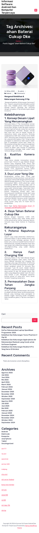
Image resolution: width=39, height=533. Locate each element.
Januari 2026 (7, 389)
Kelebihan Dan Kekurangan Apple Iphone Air (19, 340)
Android (8, 93)
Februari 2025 (7, 411)
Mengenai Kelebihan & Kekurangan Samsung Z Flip (17, 97)
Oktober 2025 (7, 396)
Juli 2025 (5, 403)
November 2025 (8, 394)
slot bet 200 (6, 464)
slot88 (4, 500)
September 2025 (8, 399)
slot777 (4, 449)
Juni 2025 (5, 406)
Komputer (5, 436)
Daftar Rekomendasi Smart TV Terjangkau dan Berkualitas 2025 (19, 206)
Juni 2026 (5, 377)
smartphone (6, 439)
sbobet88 (5, 495)
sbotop (4, 510)
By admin (21, 91)
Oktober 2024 (7, 420)
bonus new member (8, 485)
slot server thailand (8, 479)
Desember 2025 (8, 392)
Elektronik (6, 434)
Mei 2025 (5, 408)
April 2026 (6, 382)
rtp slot (4, 454)
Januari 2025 (7, 413)
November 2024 (8, 418)
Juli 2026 (5, 375)
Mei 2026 (5, 380)
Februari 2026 (7, 387)
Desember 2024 (8, 415)
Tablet (4, 441)
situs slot (5, 474)
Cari (4, 314)
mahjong (4, 469)
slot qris (4, 490)
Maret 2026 (6, 384)
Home (18, 41)
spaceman (5, 459)
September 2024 (8, 422)
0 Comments (20, 93)
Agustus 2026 (7, 373)
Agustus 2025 (7, 401)
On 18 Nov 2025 (9, 91)
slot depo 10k (6, 505)
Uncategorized (7, 443)
